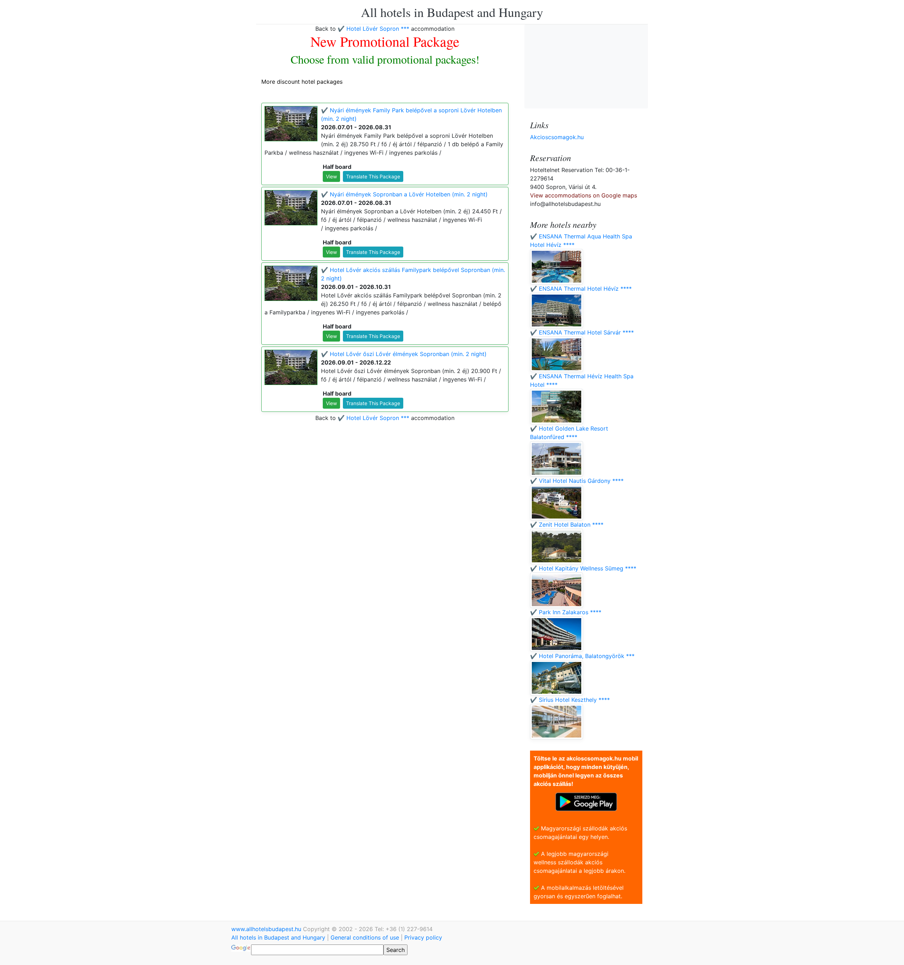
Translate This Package (373, 176)
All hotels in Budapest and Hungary (452, 12)
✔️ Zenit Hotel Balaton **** (566, 524)
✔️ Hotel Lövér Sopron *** (373, 28)
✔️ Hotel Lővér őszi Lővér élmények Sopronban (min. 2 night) (404, 353)
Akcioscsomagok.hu (557, 137)
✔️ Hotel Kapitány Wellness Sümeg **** (583, 568)
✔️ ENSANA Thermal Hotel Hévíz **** (581, 288)
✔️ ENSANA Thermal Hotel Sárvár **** (582, 332)
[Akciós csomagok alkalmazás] (586, 801)
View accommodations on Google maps (583, 195)
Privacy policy (423, 937)
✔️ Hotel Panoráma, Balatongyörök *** (582, 655)
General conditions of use (365, 937)
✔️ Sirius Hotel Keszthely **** (570, 699)
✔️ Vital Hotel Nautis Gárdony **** (577, 480)
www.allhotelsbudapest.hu (267, 929)
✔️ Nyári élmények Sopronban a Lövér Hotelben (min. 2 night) (404, 194)
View (331, 176)
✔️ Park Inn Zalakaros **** (565, 612)
